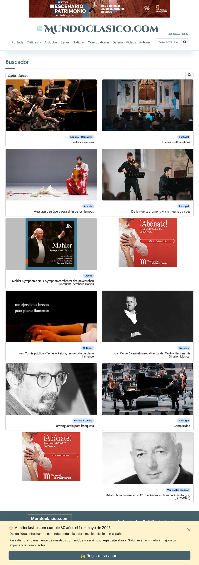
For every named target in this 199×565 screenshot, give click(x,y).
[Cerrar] (189, 529)
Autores (145, 42)
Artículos (51, 42)
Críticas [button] (33, 42)
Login (185, 33)
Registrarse (174, 33)
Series (65, 42)
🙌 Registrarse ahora (99, 555)
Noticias (79, 42)
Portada (18, 42)
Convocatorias (98, 42)
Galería (118, 42)
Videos (131, 42)
